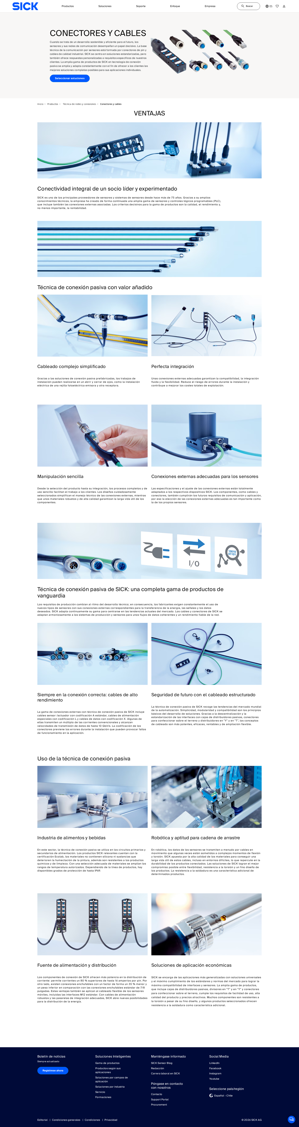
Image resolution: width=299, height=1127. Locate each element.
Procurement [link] (159, 1105)
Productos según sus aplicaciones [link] (108, 1070)
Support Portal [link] (159, 1100)
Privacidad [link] (110, 1120)
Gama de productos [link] (107, 1063)
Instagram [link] (215, 1074)
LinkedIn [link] (214, 1063)
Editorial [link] (42, 1120)
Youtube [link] (214, 1079)
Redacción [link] (157, 1069)
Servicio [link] (100, 1092)
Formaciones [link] (103, 1097)
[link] (25, 6)
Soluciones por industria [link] (110, 1087)
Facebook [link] (215, 1069)
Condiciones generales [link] (66, 1120)
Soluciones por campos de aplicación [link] (111, 1080)
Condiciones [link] (93, 1120)
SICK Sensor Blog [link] (162, 1063)
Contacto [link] (156, 1094)
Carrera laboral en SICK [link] (165, 1074)
